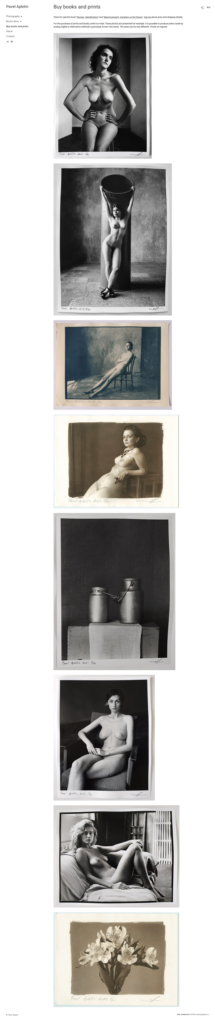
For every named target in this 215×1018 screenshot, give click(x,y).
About (9, 31)
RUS (208, 7)
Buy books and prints (17, 26)
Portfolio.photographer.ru (199, 1014)
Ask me (147, 17)
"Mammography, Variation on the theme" (123, 17)
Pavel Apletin (17, 6)
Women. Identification (87, 17)
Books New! (12, 21)
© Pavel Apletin (12, 1015)
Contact (10, 36)
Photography (13, 16)
